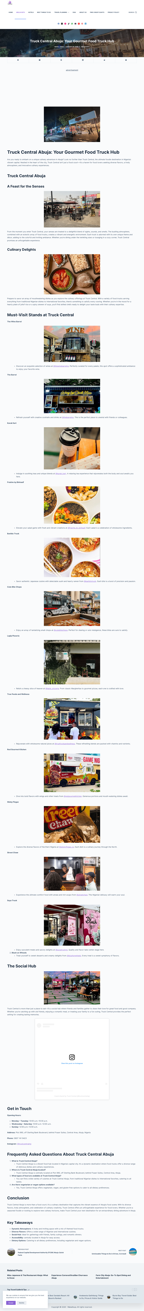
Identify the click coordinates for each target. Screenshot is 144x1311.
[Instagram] (65, 24)
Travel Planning (60, 12)
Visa (74, 12)
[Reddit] (104, 60)
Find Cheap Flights (97, 12)
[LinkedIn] (85, 24)
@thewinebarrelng (61, 366)
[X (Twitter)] (62, 24)
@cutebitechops (61, 630)
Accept (10, 1303)
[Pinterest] (82, 24)
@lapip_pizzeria (52, 688)
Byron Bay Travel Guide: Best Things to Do (124, 1296)
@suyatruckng (61, 950)
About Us (83, 12)
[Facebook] (58, 24)
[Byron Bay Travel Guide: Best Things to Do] (108, 1297)
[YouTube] (79, 24)
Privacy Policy (113, 12)
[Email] (75, 24)
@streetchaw (82, 895)
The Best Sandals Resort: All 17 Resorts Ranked (57, 1296)
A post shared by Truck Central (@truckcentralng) (72, 1096)
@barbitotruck (90, 581)
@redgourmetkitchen (73, 796)
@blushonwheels (74, 955)
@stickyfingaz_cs (66, 847)
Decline (21, 1303)
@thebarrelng (68, 417)
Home (11, 12)
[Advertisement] (72, 90)
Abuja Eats (20, 12)
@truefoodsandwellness (65, 744)
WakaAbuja (72, 1307)
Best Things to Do (44, 12)
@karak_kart (60, 473)
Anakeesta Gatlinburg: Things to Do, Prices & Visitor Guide (91, 1296)
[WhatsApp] (72, 24)
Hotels (31, 12)
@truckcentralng (24, 1144)
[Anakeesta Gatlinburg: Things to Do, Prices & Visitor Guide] (75, 1297)
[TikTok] (69, 24)
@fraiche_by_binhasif (76, 528)
